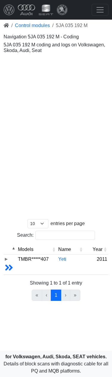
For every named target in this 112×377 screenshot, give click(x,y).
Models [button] (25, 249)
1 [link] (56, 295)
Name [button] (64, 249)
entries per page (67, 223)
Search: (25, 235)
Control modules (32, 25)
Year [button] (97, 249)
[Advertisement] (56, 79)
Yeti (62, 259)
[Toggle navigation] (100, 10)
